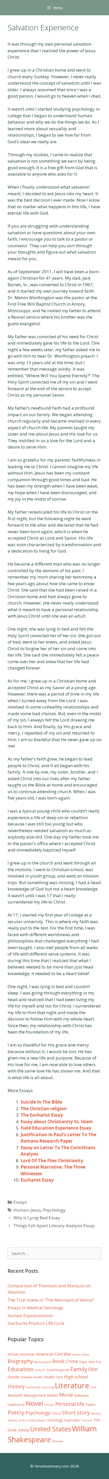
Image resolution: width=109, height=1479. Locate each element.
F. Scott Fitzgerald (56, 1370)
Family (78, 1369)
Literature (72, 1385)
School (56, 1413)
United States (50, 1428)
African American (21, 1354)
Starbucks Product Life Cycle (36, 1323)
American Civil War (53, 1354)
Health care (53, 1377)
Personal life (69, 1404)
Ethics (38, 1370)
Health (37, 1377)
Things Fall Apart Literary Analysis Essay (54, 1225)
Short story (76, 1412)
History (16, 1386)
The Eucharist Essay (42, 1115)
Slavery (96, 1413)
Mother (52, 1395)
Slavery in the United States (27, 1420)
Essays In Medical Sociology (35, 1308)
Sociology (55, 1420)
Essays (20, 1202)
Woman (57, 1441)
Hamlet (26, 1377)
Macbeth (15, 1395)
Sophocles (72, 1420)
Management (35, 1395)
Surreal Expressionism (30, 1315)
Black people (42, 1362)
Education (21, 1369)
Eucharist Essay (37, 1180)
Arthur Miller (81, 1354)
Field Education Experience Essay (56, 1128)
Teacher (87, 1420)
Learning (48, 1387)
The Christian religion (44, 1108)
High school (76, 1377)
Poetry (16, 1412)
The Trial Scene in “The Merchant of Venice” (51, 1300)
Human (21, 1210)
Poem (90, 1404)
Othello (49, 1405)
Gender (14, 1377)
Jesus (36, 1210)
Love (93, 1387)
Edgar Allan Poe (90, 1362)
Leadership (33, 1387)
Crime (72, 1361)
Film (93, 1369)
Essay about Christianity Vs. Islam (57, 1121)
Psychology (54, 1210)
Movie (66, 1395)
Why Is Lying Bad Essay (36, 1218)
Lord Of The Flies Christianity (52, 1160)
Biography (20, 1361)
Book (58, 1361)
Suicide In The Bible (41, 1102)
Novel (34, 1403)
